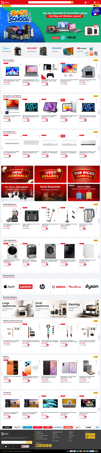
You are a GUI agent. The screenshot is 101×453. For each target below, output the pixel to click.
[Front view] (13, 51)
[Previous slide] (2, 24)
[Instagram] (40, 445)
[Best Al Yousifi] (5, 2)
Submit (28, 442)
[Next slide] (99, 24)
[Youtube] (37, 445)
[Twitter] (50, 445)
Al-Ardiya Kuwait (40, 433)
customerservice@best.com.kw (42, 435)
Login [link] (88, 2)
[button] (6, 6)
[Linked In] (43, 445)
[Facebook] (46, 445)
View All (95, 60)
